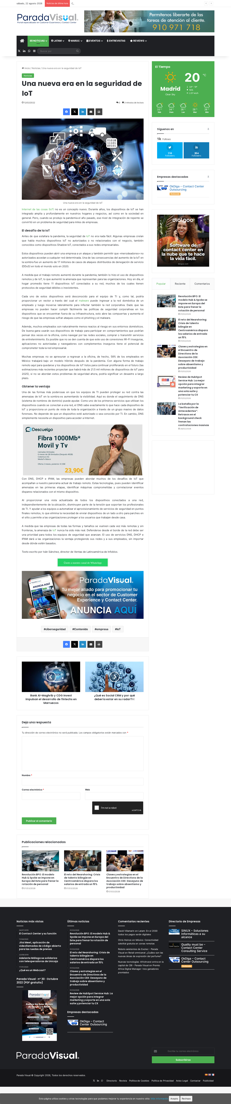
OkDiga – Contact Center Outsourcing (187, 188)
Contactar (195, 1080)
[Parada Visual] (48, 19)
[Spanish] (206, 1074)
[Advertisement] (183, 467)
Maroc (75, 40)
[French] (212, 1074)
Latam (57, 40)
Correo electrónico (33, 789)
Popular (161, 283)
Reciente (180, 283)
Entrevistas (117, 40)
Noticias (39, 40)
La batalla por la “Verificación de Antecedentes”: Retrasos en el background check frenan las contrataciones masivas (193, 414)
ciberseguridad (55, 629)
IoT (119, 629)
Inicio (27, 68)
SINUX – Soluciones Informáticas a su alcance (194, 934)
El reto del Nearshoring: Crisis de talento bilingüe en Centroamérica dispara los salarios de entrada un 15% (82, 879)
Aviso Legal (182, 1080)
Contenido (81, 629)
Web (87, 789)
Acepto (174, 1098)
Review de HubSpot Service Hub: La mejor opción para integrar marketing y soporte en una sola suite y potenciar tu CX (192, 385)
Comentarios (202, 283)
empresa (102, 629)
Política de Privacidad (163, 1080)
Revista (123, 1080)
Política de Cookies (139, 1080)
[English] (209, 1074)
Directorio (112, 1080)
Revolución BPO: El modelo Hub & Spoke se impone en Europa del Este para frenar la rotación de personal (40, 879)
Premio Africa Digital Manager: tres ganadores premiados (139, 969)
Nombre (27, 775)
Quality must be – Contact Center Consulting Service (194, 947)
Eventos (94, 40)
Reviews (138, 40)
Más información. (160, 1098)
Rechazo (186, 1098)
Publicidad (208, 1080)
